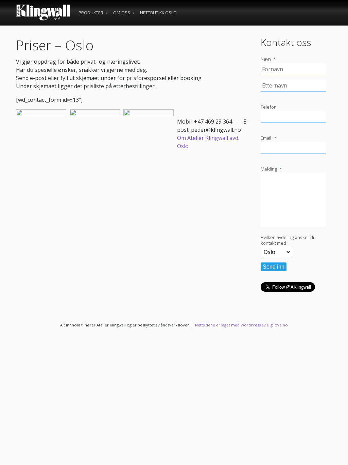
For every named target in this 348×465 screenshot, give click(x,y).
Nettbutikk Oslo (158, 13)
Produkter (91, 13)
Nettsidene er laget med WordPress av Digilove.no (241, 324)
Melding (271, 169)
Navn (268, 59)
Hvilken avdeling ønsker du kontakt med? (288, 240)
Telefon (269, 107)
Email (268, 138)
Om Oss (122, 13)
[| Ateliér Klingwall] (43, 13)
